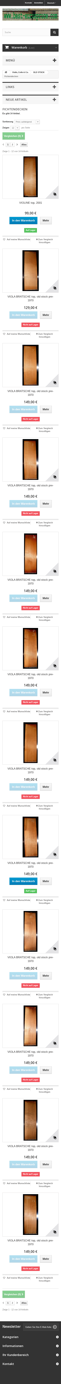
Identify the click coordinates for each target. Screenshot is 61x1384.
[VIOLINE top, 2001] (30, 176)
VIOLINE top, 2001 (30, 202)
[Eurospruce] (30, 14)
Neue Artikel (16, 100)
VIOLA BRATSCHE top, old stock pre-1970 (30, 298)
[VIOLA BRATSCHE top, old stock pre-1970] (30, 270)
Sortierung (7, 121)
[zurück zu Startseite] (6, 72)
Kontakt (28, 3)
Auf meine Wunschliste (18, 239)
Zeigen (5, 127)
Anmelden (38, 3)
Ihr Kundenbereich (15, 1355)
